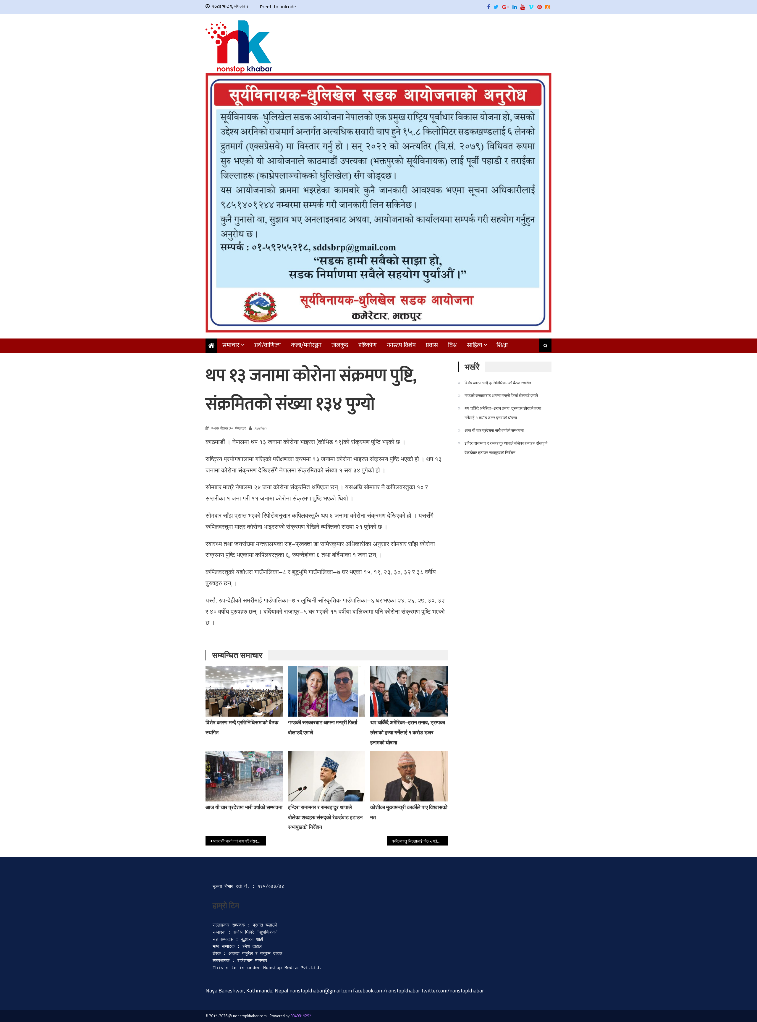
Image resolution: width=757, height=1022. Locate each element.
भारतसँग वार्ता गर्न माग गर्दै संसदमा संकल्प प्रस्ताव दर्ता (239, 841)
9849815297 (300, 1016)
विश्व (452, 345)
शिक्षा (502, 345)
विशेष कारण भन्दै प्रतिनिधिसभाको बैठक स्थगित (498, 383)
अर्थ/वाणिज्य (267, 345)
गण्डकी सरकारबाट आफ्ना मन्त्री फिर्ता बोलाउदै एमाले (501, 395)
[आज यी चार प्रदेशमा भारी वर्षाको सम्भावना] (244, 776)
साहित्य (474, 345)
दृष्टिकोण (367, 345)
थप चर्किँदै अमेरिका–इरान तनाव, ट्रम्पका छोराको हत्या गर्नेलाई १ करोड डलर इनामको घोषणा (407, 732)
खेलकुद (339, 345)
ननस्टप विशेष (401, 345)
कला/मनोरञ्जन (306, 345)
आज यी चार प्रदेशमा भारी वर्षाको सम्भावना (244, 807)
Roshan (260, 428)
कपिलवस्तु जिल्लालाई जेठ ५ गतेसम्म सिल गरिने (420, 841)
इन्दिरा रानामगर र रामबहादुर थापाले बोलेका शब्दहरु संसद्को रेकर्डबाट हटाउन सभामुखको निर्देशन (325, 817)
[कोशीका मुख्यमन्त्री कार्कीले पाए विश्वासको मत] (409, 776)
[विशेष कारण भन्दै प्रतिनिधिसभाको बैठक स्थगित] (244, 691)
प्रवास (432, 345)
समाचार (231, 345)
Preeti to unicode (278, 6)
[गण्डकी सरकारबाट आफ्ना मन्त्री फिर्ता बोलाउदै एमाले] (326, 691)
